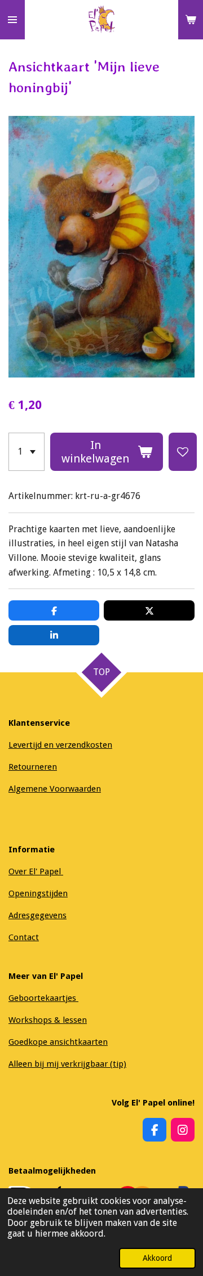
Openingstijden (38, 893)
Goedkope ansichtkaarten (58, 1042)
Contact (23, 937)
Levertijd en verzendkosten (60, 745)
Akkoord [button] (157, 1257)
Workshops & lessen (47, 1020)
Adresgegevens (37, 915)
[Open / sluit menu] (12, 19)
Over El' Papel (35, 871)
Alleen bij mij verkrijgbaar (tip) (67, 1064)
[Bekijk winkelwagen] (190, 19)
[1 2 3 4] (26, 452)
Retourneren (32, 767)
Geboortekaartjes (43, 998)
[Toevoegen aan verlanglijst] (183, 452)
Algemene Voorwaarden (54, 789)
